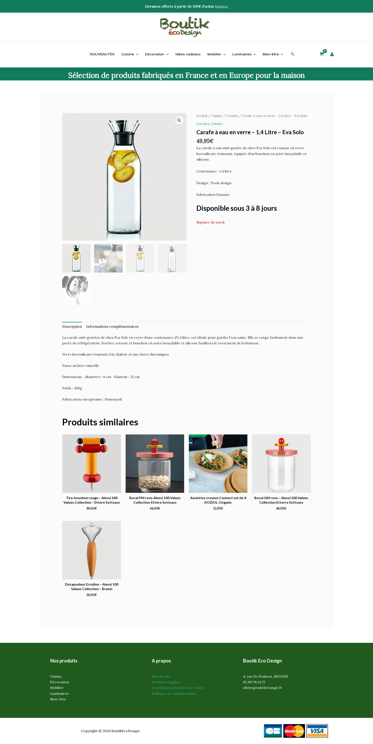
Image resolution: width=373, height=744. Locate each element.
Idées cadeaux (188, 54)
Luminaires (241, 54)
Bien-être (271, 54)
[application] (136, 54)
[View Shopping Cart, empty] (322, 54)
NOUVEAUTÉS (102, 54)
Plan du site (161, 676)
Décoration (154, 54)
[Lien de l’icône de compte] (332, 54)
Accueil (201, 116)
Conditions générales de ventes (178, 687)
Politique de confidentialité (174, 693)
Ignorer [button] (221, 6)
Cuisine (127, 54)
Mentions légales (166, 682)
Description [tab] (72, 326)
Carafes (232, 116)
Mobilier (214, 54)
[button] (293, 54)
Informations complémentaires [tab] (112, 326)
